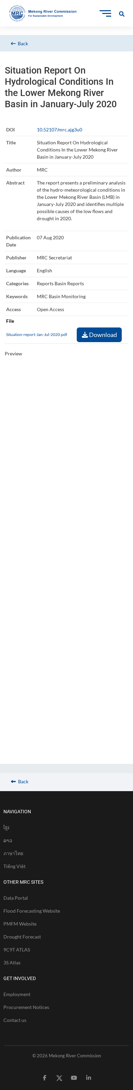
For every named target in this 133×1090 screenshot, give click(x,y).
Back (22, 43)
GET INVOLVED (19, 978)
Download (102, 334)
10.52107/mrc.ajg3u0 (59, 129)
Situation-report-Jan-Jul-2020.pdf (36, 334)
